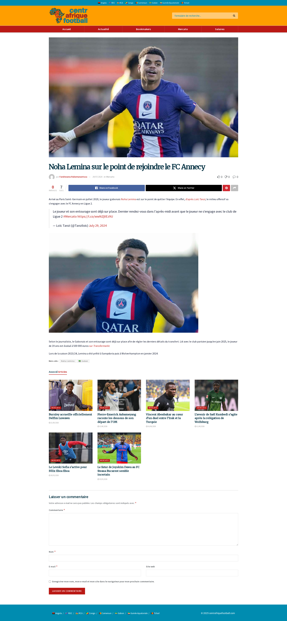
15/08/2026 (103, 426)
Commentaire (57, 510)
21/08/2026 (54, 423)
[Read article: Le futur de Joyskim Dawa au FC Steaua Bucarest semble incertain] (119, 448)
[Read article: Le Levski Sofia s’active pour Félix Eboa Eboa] (71, 448)
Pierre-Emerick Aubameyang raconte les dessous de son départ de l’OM (116, 418)
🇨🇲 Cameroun (141, 2)
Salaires (219, 29)
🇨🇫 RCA (120, 2)
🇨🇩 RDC (112, 2)
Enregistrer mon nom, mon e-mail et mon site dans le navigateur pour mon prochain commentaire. (103, 581)
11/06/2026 (200, 426)
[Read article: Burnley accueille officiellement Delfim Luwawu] (71, 395)
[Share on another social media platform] (234, 188)
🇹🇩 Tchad (185, 2)
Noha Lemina (128, 199)
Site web (150, 566)
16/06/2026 (151, 426)
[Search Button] (234, 15)
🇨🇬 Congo (129, 2)
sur (99, 345)
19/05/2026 (103, 479)
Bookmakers (143, 29)
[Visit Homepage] (68, 15)
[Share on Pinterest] (226, 188)
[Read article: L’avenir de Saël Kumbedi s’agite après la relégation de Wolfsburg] (216, 395)
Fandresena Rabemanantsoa (73, 176)
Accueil (66, 29)
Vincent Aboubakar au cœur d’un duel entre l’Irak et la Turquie (164, 418)
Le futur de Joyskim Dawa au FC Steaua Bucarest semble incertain (118, 470)
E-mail (53, 566)
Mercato (183, 29)
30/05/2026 (54, 475)
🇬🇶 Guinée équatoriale (169, 2)
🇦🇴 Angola (102, 2)
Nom (52, 551)
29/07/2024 (97, 176)
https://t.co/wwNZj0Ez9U (95, 216)
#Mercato (70, 216)
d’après (195, 199)
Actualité (103, 29)
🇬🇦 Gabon (153, 2)
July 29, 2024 (98, 225)
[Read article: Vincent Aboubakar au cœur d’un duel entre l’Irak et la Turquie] (168, 395)
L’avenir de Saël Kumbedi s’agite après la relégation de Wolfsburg (216, 418)
